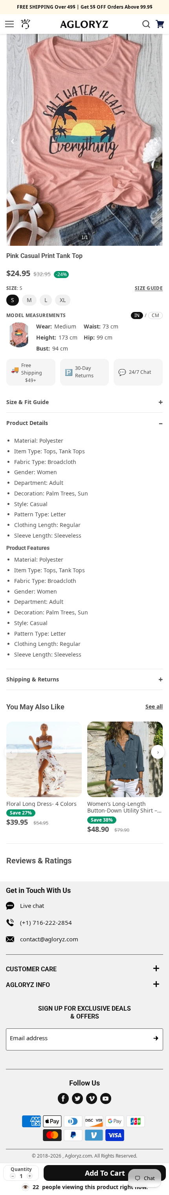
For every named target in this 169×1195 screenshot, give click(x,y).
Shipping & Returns (32, 679)
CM (155, 315)
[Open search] (146, 24)
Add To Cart (105, 1173)
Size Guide (149, 288)
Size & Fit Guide (27, 402)
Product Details (27, 423)
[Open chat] (25, 24)
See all (154, 706)
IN (137, 315)
